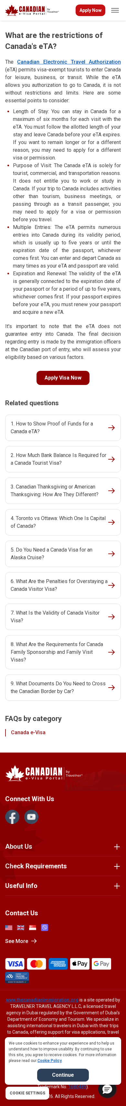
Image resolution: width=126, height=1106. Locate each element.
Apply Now (90, 10)
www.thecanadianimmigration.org (42, 999)
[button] (107, 1089)
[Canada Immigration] (32, 10)
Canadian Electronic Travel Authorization (69, 62)
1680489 (77, 1086)
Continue (63, 1075)
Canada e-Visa (28, 732)
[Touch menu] (115, 10)
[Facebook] (12, 817)
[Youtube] (31, 817)
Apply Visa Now (63, 378)
